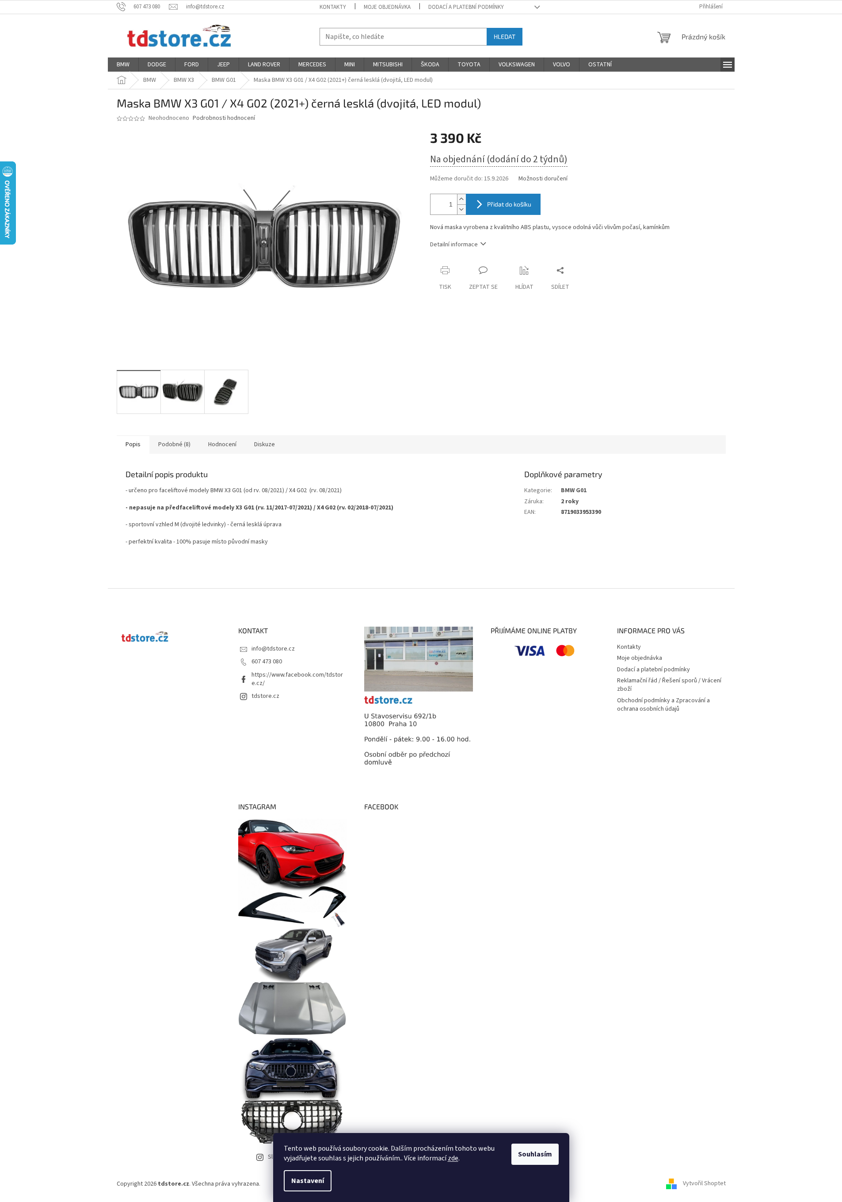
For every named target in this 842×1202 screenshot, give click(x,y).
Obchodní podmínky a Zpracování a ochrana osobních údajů (663, 704)
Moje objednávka (387, 7)
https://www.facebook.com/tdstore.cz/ (297, 679)
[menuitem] (123, 64)
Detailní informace (454, 244)
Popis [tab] (133, 444)
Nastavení (307, 1181)
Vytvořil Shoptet (704, 1183)
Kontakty (333, 7)
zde (453, 1158)
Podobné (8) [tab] (174, 444)
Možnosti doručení (543, 179)
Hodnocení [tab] (222, 444)
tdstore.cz (265, 696)
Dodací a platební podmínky (466, 7)
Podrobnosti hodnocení (224, 118)
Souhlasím (535, 1154)
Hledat (504, 36)
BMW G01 (574, 490)
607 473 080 (266, 661)
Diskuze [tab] (264, 444)
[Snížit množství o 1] (461, 209)
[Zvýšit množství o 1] (461, 199)
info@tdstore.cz (273, 648)
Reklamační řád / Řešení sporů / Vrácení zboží (669, 684)
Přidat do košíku (509, 204)
